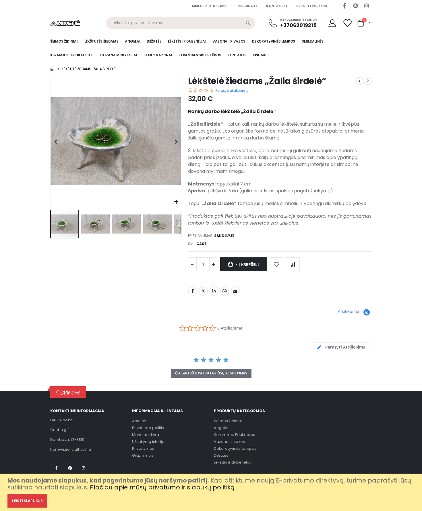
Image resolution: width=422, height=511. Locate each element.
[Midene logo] (65, 23)
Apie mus (141, 421)
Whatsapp (224, 291)
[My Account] (332, 23)
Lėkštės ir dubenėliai (232, 462)
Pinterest (355, 6)
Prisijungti (246, 5)
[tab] (341, 347)
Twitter (203, 291)
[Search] (248, 23)
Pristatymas (143, 448)
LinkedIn (213, 291)
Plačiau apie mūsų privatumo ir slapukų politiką (162, 487)
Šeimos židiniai (228, 421)
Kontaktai (276, 5)
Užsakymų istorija (148, 441)
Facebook (344, 6)
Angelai (221, 427)
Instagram (366, 6)
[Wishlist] (348, 23)
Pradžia (52, 69)
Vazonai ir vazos (229, 441)
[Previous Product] (359, 81)
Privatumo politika (149, 427)
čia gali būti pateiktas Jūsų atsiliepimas (211, 373)
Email (235, 291)
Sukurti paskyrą (311, 5)
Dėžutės (221, 455)
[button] (176, 202)
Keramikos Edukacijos (234, 434)
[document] (211, 492)
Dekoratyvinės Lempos (235, 448)
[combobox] (180, 23)
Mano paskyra (145, 434)
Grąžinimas (142, 455)
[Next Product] (368, 81)
